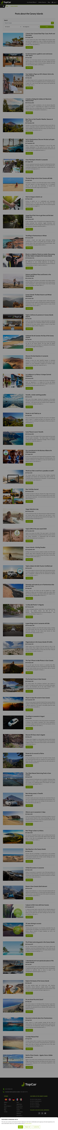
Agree (20, 1127)
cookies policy (28, 1123)
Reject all (27, 1127)
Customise (36, 1127)
